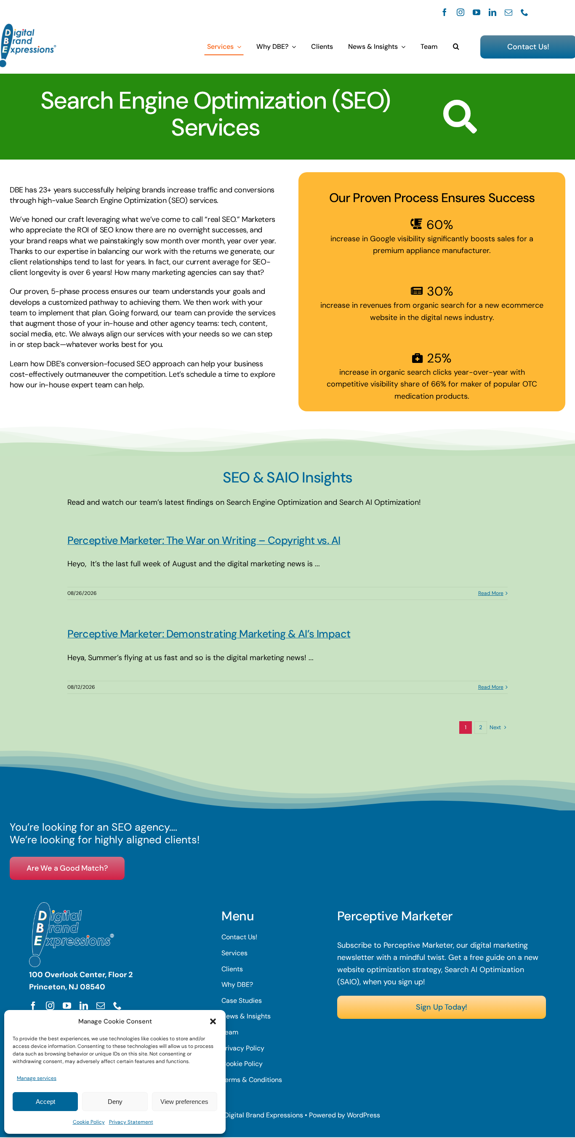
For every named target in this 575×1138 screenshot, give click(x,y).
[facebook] (444, 12)
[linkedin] (492, 12)
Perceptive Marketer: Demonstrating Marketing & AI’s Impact (208, 634)
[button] (213, 1021)
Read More (490, 593)
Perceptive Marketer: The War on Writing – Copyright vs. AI (203, 540)
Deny (115, 1101)
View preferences (184, 1101)
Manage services (36, 1078)
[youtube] (476, 12)
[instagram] (460, 12)
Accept (45, 1101)
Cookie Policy (89, 1122)
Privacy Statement (131, 1122)
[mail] (508, 12)
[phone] (524, 12)
